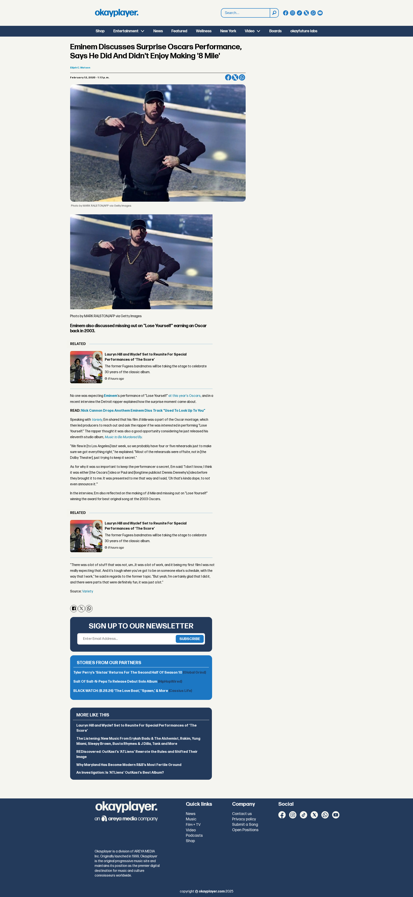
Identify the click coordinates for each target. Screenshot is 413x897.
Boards (275, 31)
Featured (179, 31)
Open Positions (245, 830)
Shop (100, 31)
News (158, 31)
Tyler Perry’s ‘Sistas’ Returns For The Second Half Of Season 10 (139, 673)
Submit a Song (245, 824)
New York (228, 31)
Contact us (242, 814)
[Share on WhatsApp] (242, 77)
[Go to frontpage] (116, 13)
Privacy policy (244, 819)
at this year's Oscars (184, 396)
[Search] (274, 13)
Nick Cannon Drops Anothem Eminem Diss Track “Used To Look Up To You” (143, 411)
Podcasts (194, 835)
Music (191, 819)
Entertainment (126, 31)
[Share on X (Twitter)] (235, 77)
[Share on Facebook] (228, 77)
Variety (87, 591)
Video (249, 31)
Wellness (203, 31)
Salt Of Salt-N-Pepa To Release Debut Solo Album (127, 682)
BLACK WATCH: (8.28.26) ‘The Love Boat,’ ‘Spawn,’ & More (132, 691)
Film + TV (193, 825)
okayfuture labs (303, 31)
